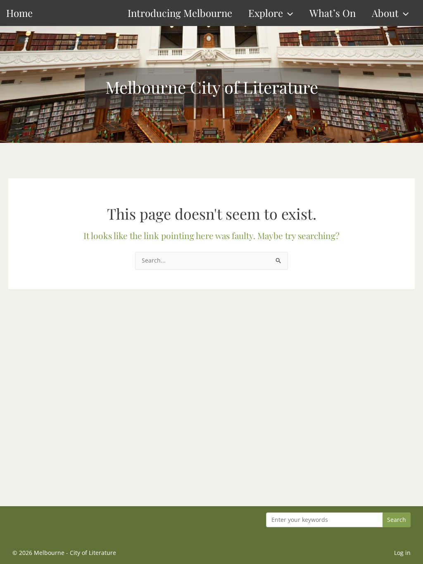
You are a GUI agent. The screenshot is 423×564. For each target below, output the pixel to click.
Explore (265, 12)
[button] (288, 13)
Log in (402, 553)
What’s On (332, 12)
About (385, 12)
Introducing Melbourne (180, 12)
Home (19, 12)
